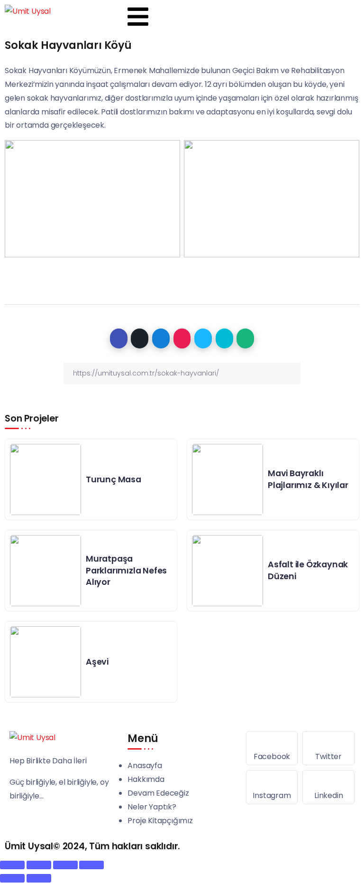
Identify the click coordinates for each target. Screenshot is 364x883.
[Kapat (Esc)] (12, 865)
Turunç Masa (113, 479)
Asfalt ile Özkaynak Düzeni (308, 570)
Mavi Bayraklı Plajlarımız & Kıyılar (308, 479)
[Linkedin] (328, 787)
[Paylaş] (39, 865)
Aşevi (97, 661)
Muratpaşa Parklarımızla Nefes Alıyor (126, 570)
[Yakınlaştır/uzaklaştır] (91, 865)
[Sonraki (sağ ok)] (39, 878)
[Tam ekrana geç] (65, 865)
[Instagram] (272, 787)
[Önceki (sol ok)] (12, 878)
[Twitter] (328, 748)
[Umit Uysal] (28, 11)
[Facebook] (272, 748)
